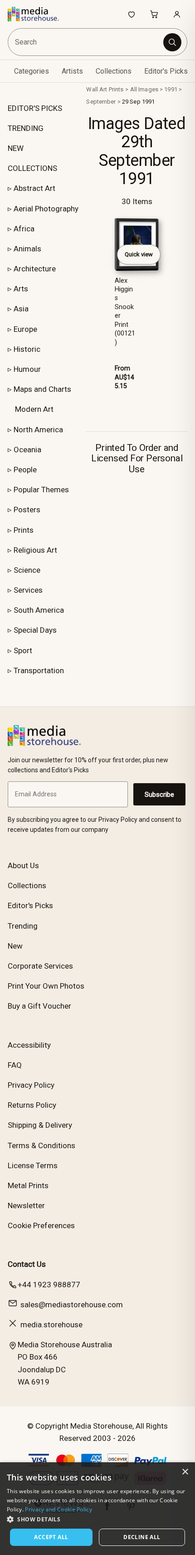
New (15, 945)
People (25, 469)
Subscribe (159, 794)
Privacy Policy (31, 1085)
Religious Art (35, 550)
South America (39, 610)
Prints (24, 530)
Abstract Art (34, 188)
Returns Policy (32, 1105)
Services (28, 590)
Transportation (39, 670)
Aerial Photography (46, 208)
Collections (114, 71)
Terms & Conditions (41, 1145)
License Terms (33, 1165)
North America (38, 429)
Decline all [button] (141, 1537)
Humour (27, 369)
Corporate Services (40, 965)
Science (27, 570)
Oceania (27, 449)
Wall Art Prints (104, 89)
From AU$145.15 (124, 377)
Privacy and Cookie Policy (58, 1509)
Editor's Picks (166, 71)
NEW (16, 148)
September (101, 101)
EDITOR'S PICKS (35, 108)
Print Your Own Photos (46, 985)
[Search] (172, 42)
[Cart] (154, 14)
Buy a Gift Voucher (39, 1005)
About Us (23, 865)
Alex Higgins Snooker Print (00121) (125, 311)
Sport (23, 650)
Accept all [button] (51, 1537)
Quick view (139, 254)
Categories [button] (31, 71)
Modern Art (34, 409)
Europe (25, 329)
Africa (24, 228)
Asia (21, 308)
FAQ (15, 1065)
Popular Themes (41, 489)
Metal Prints (28, 1185)
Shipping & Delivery (40, 1125)
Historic (27, 349)
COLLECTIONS (32, 168)
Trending (23, 925)
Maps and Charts (42, 389)
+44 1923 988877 (49, 1284)
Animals (27, 248)
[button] (97, 1519)
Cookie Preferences (41, 1225)
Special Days (35, 630)
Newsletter (26, 1205)
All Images (144, 89)
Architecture (35, 268)
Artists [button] (72, 71)
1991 (170, 89)
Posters (27, 509)
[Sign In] (176, 14)
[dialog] (97, 1508)
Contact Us (27, 1264)
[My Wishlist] (131, 14)
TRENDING (26, 128)
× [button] (184, 1472)
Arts (21, 288)
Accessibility (29, 1045)
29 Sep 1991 (138, 101)
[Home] (38, 14)
